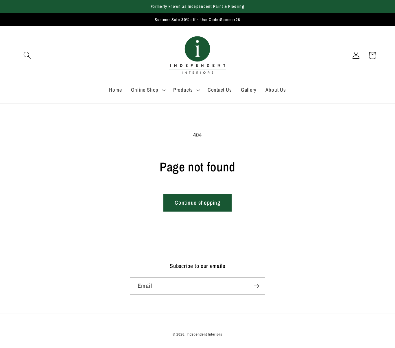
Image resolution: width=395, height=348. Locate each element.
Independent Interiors (204, 334)
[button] (27, 55)
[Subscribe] (256, 286)
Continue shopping (197, 202)
